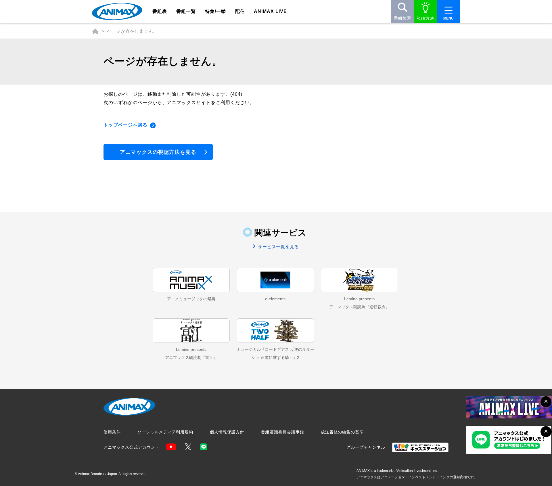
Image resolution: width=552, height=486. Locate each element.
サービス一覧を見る (277, 246)
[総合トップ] (95, 31)
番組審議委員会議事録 (282, 432)
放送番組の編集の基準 (342, 432)
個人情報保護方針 (227, 432)
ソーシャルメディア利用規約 (165, 432)
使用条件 (112, 432)
